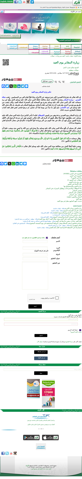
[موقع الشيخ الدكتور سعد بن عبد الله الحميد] (41, 18)
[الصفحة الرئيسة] (81, 8)
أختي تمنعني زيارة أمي (74, 215)
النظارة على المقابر (75, 192)
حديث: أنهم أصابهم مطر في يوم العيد (69, 201)
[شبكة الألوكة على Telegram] (32, 2)
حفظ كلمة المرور (73, 330)
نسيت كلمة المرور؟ (76, 332)
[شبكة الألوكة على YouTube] (24, 2)
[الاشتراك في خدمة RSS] (76, 8)
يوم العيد (79, 199)
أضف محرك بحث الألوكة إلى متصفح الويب (41, 469)
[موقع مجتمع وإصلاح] (44, 47)
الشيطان (41, 115)
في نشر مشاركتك (41, 351)
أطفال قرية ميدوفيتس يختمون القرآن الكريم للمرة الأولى (41, 424)
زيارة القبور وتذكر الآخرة (73, 208)
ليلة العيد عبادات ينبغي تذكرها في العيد (69, 221)
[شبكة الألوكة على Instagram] (28, 2)
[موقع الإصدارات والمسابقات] (44, 52)
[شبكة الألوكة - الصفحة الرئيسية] (72, 8)
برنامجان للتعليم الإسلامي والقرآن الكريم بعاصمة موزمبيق (41, 420)
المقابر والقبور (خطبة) (74, 197)
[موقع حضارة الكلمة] (34, 47)
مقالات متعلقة (73, 70)
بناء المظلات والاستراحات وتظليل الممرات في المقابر (64, 188)
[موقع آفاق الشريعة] (66, 47)
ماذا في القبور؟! (76, 178)
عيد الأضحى (64, 108)
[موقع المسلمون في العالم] (12, 47)
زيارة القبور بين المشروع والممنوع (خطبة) (68, 213)
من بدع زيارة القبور (75, 182)
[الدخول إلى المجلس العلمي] (68, 41)
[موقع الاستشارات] (23, 47)
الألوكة (27, 465)
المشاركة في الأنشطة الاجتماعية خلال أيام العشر (65, 227)
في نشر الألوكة (41, 357)
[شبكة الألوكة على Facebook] (16, 2)
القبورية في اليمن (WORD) (72, 173)
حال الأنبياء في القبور (74, 184)
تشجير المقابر (77, 190)
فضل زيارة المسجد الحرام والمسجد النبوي (67, 217)
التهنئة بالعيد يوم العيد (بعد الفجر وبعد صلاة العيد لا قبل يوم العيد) (60, 219)
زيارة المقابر (68, 100)
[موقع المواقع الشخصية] (76, 52)
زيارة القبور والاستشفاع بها (73, 186)
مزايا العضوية (69, 341)
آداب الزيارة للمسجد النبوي (72, 210)
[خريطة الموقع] (79, 8)
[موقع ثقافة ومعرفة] (55, 47)
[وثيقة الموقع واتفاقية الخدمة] (54, 8)
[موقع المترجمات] (34, 52)
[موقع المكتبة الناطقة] (55, 52)
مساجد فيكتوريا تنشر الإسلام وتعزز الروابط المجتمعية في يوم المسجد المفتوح (56, 223)
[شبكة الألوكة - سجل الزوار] (66, 8)
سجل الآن (40, 341)
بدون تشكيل (47, 81)
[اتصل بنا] (43, 8)
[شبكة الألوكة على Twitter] (20, 2)
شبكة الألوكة (77, 56)
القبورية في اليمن (76, 176)
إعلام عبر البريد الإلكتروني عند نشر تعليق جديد (33, 237)
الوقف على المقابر (75, 195)
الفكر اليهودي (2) (76, 225)
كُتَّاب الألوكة (40, 410)
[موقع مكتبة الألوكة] (66, 52)
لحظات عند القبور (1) (74, 180)
